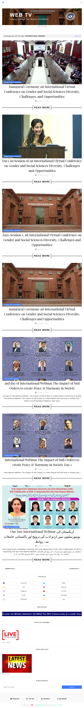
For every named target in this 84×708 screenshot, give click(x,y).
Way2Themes (39, 705)
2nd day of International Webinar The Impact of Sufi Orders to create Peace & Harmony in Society (42, 385)
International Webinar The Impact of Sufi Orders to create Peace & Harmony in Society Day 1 (42, 462)
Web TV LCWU (58, 705)
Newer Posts (10, 568)
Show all (78, 36)
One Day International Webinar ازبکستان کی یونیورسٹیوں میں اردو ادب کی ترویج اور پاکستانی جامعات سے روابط (42, 536)
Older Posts (74, 568)
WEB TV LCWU (44, 101)
